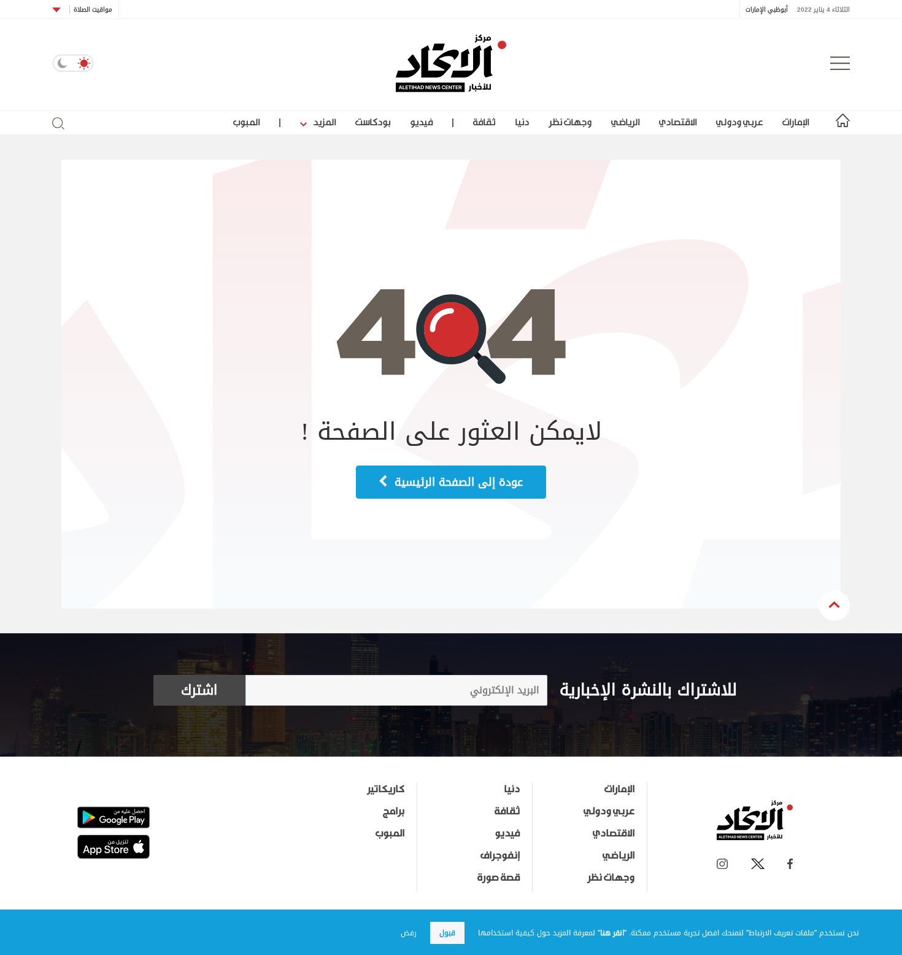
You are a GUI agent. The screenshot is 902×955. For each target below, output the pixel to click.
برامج (393, 811)
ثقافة (484, 122)
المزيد (323, 122)
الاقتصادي (677, 122)
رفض (409, 933)
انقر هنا (612, 933)
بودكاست (372, 122)
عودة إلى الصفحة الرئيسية (457, 482)
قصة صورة (498, 877)
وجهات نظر (570, 122)
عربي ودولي (739, 122)
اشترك (199, 690)
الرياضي (625, 122)
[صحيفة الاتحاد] (451, 63)
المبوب (246, 122)
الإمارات (795, 122)
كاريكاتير (385, 788)
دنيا (522, 122)
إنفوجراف (500, 855)
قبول (447, 933)
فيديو (421, 122)
